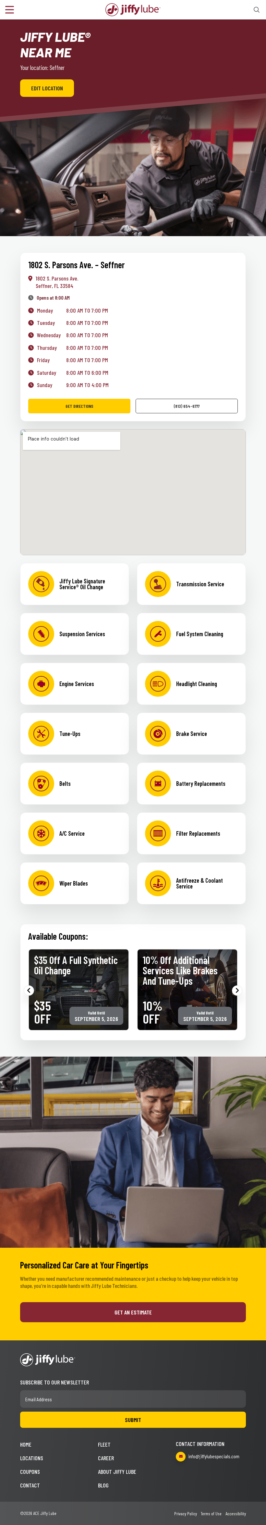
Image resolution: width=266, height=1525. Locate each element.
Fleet (104, 1444)
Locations (31, 1458)
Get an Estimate (133, 1312)
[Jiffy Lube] (133, 9)
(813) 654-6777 (187, 406)
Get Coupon (101, 1005)
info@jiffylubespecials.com (213, 1456)
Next (237, 990)
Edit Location (47, 88)
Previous (29, 990)
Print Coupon (55, 1005)
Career (106, 1458)
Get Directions (79, 406)
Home (25, 1444)
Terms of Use (211, 1513)
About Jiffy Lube (117, 1471)
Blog (103, 1485)
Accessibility (235, 1513)
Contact (30, 1485)
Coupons (30, 1471)
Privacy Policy (185, 1513)
